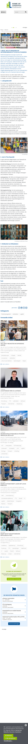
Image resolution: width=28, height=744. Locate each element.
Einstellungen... (8, 741)
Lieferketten (15, 314)
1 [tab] (12, 27)
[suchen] (25, 12)
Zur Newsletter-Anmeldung (14, 579)
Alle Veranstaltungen (14, 623)
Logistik (22, 314)
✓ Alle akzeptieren (10, 738)
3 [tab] (15, 27)
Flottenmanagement (6, 314)
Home (2, 29)
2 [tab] (13, 27)
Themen (6, 29)
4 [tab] (16, 27)
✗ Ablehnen (8, 735)
